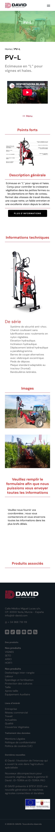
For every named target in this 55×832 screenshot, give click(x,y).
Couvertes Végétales (17, 727)
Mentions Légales (15, 739)
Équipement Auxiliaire (17, 694)
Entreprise (11, 709)
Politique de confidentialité (20, 742)
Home (8, 49)
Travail (8, 716)
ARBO (8, 659)
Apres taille (11, 691)
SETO (8, 655)
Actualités (11, 720)
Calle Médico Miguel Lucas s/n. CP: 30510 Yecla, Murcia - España (24, 610)
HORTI (8, 662)
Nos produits (13, 648)
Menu (29, 116)
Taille (8, 687)
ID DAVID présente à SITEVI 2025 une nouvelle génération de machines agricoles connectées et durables (26, 790)
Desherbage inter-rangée (19, 672)
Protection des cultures (18, 683)
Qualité (9, 723)
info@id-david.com (16, 615)
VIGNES (9, 652)
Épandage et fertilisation (19, 680)
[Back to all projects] (27, 31)
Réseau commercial (16, 712)
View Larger (28, 409)
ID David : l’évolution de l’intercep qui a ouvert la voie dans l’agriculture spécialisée (26, 764)
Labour (9, 676)
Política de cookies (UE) (18, 746)
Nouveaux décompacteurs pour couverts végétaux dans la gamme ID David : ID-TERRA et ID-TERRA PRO (26, 777)
